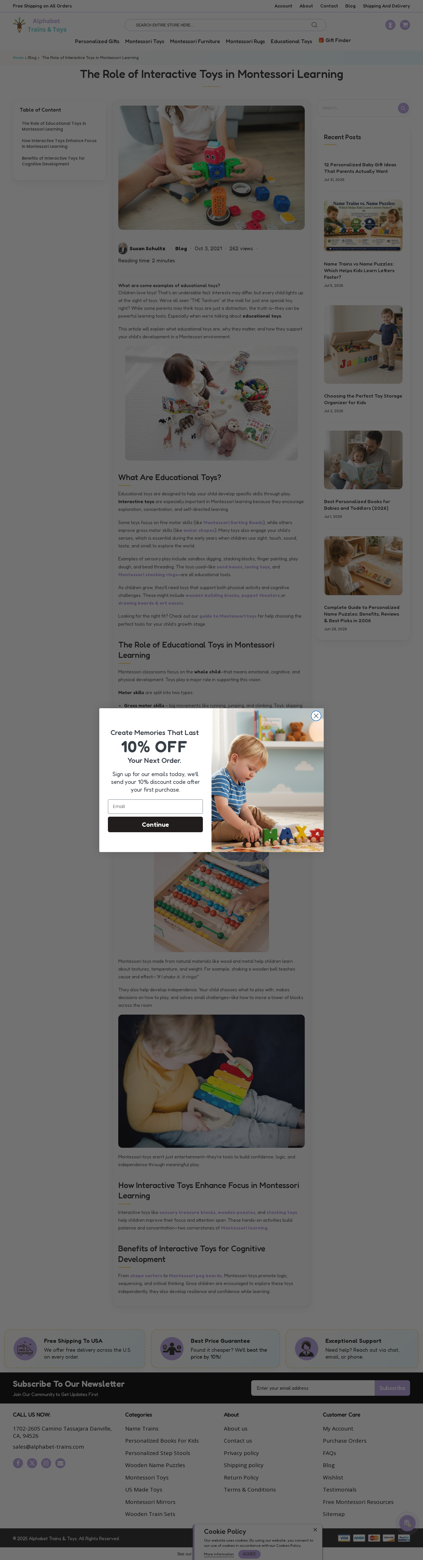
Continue (155, 824)
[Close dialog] (316, 716)
